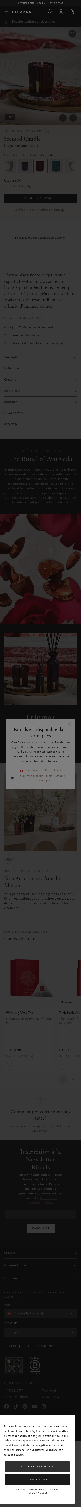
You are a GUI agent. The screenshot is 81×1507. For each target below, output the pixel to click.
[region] (37, 1459)
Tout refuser (37, 1479)
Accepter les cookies (37, 1466)
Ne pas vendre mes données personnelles (37, 1491)
